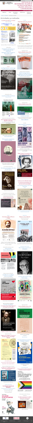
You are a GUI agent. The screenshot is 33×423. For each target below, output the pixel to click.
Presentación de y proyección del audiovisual (8, 50)
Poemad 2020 (8, 248)
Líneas (10, 12)
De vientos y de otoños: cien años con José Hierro (8, 169)
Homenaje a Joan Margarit (8, 304)
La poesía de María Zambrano (8, 95)
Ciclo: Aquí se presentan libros (24, 53)
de (8, 20)
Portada (2, 15)
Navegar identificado (16, 0)
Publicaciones (22, 12)
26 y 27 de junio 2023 (25, 367)
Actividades (6, 15)
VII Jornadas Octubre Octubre (24, 246)
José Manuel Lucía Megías (8, 274)
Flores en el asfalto (8, 276)
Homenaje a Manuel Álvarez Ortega (24, 276)
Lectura (8, 215)
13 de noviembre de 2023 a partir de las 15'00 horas (24, 186)
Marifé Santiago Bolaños (24, 73)
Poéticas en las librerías (29, 13)
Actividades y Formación (15, 13)
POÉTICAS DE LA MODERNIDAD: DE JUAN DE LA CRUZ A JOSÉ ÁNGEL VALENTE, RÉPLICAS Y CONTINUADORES (23, 5)
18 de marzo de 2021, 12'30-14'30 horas (8, 69)
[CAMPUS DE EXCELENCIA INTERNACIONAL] (16, 418)
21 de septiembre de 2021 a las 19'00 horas (24, 105)
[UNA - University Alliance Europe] (27, 418)
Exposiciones (25, 215)
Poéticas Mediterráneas (8, 250)
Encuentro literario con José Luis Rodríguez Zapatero (25, 340)
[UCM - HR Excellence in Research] (5, 418)
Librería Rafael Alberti (8, 136)
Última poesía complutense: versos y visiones (8, 140)
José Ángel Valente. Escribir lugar (8, 68)
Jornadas (24, 20)
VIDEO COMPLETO (24, 119)
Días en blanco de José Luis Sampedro (25, 248)
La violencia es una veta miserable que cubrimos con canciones (24, 75)
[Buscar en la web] (31, 0)
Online (25, 187)
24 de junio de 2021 (8, 97)
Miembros (4, 12)
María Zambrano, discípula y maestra (24, 125)
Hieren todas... (25, 277)
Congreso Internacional (8, 384)
